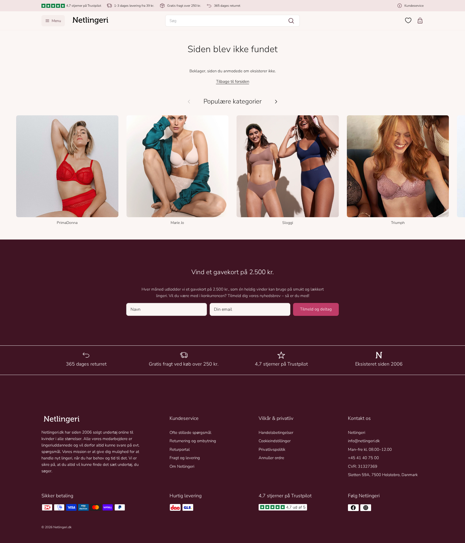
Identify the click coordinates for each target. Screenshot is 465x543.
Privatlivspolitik (272, 449)
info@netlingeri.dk (364, 441)
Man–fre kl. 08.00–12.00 (370, 449)
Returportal (180, 449)
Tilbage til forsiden (232, 81)
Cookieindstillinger (275, 441)
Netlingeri (356, 432)
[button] (232, 21)
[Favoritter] (408, 20)
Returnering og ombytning (193, 441)
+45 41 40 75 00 (363, 457)
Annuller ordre (271, 457)
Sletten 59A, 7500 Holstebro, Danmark (383, 474)
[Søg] (291, 20)
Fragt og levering (185, 457)
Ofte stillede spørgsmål (190, 432)
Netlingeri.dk (62, 527)
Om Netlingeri (182, 466)
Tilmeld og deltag (316, 309)
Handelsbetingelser (276, 432)
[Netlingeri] (90, 21)
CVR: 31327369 (362, 466)
